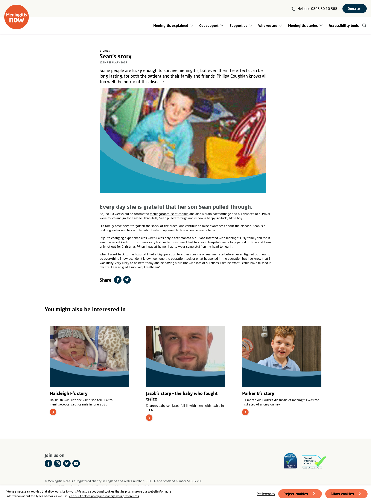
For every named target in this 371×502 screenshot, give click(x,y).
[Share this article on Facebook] (118, 280)
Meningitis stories (303, 25)
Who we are (267, 25)
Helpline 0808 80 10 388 (317, 8)
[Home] (16, 17)
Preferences (266, 494)
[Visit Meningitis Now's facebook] (48, 463)
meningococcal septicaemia (169, 214)
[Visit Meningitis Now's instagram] (57, 463)
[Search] (364, 25)
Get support (209, 25)
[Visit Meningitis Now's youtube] (76, 463)
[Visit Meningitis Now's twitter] (67, 463)
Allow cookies (342, 494)
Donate (354, 8)
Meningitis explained (170, 25)
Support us (238, 25)
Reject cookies (295, 494)
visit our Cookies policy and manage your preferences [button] (104, 496)
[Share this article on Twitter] (127, 280)
